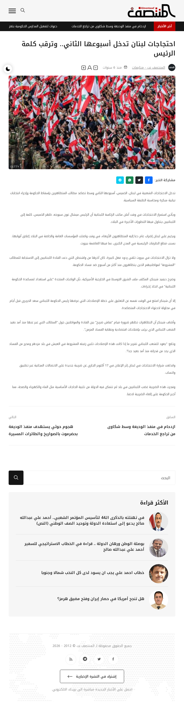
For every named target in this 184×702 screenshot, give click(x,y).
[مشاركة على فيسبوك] (149, 180)
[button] (12, 10)
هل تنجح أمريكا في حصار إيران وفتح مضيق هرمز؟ (100, 598)
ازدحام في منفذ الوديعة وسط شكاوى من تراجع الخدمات (112, 26)
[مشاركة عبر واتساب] (129, 180)
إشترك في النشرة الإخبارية (95, 676)
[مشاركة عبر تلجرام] (120, 180)
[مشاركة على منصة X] (139, 180)
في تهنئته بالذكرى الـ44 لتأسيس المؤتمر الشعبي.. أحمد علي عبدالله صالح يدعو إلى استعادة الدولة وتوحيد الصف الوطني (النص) (82, 520)
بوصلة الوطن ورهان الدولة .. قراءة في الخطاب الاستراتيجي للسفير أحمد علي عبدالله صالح (84, 546)
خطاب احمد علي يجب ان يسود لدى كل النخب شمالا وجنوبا (92, 572)
